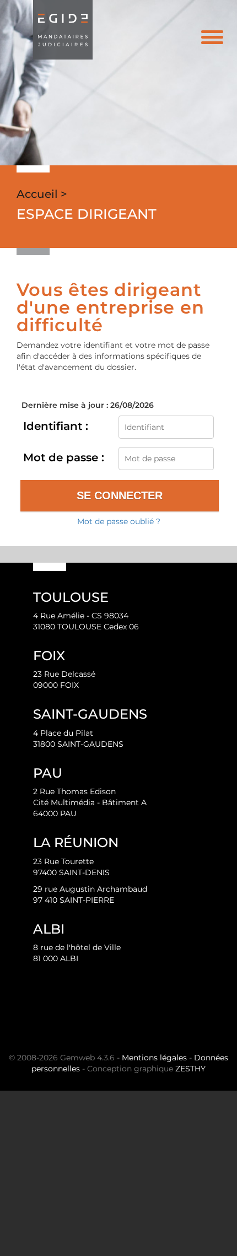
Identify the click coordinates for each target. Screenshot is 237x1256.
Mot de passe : (63, 457)
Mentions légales (154, 1058)
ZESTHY (190, 1069)
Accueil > (42, 194)
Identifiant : (55, 426)
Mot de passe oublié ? (118, 521)
